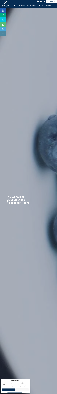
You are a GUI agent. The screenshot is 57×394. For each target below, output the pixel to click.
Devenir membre (52, 1)
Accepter (8, 389)
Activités (34, 5)
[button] (28, 380)
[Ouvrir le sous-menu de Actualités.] (44, 5)
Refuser (22, 389)
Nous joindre (48, 5)
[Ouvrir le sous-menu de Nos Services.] (24, 5)
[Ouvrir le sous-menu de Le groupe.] (17, 5)
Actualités (41, 5)
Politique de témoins (11, 392)
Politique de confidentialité (18, 392)
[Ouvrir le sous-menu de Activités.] (37, 5)
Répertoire (29, 5)
